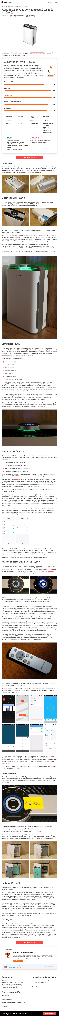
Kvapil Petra (12, 967)
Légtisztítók (25, 6)
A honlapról (5, 995)
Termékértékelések (7, 999)
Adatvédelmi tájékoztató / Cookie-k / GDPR (13, 1002)
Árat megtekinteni (28, 157)
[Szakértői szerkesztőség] (7, 954)
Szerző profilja (17, 960)
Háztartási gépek (9, 6)
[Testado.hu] (6, 2)
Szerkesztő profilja (49, 966)
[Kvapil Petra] (5, 966)
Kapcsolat (4, 1006)
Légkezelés (18, 6)
